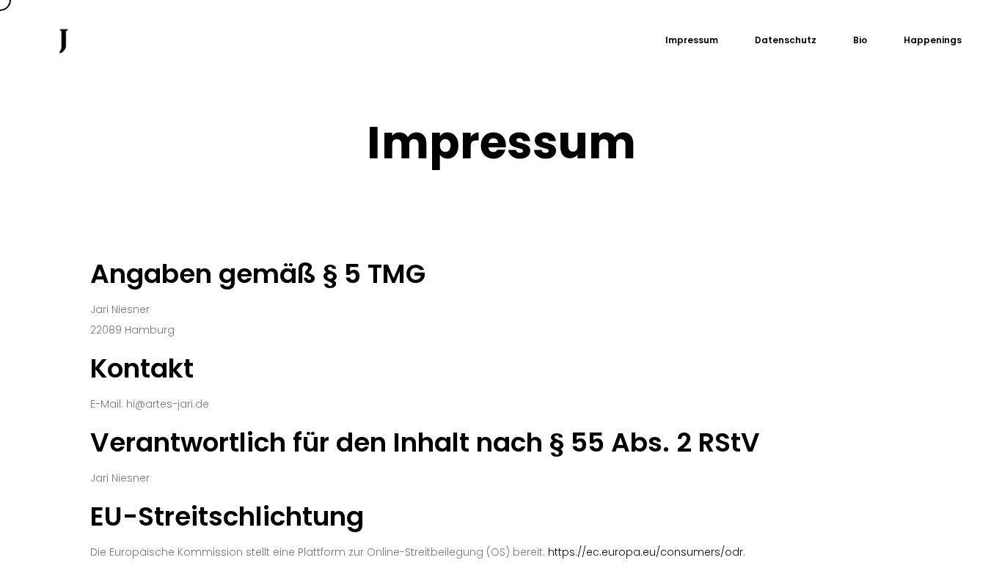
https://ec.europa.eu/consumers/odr (645, 552)
